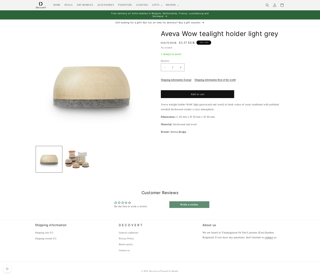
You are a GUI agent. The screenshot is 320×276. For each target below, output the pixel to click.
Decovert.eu (154, 271)
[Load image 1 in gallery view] (49, 159)
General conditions (128, 232)
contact (269, 237)
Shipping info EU (44, 232)
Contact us (124, 250)
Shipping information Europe (176, 79)
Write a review (189, 204)
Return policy (126, 244)
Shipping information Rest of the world (215, 79)
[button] (157, 5)
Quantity (165, 61)
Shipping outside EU (45, 238)
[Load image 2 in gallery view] (77, 159)
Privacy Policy (126, 238)
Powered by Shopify (169, 271)
